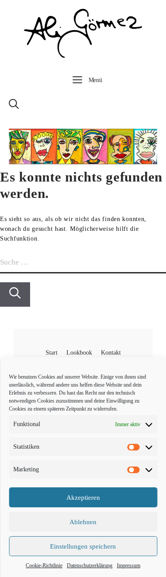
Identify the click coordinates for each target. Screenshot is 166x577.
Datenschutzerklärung (89, 565)
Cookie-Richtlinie (44, 565)
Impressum (128, 565)
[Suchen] (15, 294)
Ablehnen (83, 522)
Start (52, 352)
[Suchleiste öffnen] (14, 106)
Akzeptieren (83, 497)
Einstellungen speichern (83, 546)
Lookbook (79, 352)
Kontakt (111, 352)
